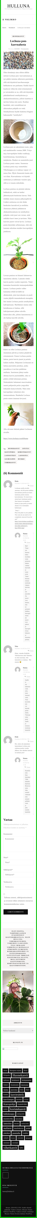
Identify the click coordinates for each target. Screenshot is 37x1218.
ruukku (21, 459)
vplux (21, 1148)
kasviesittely (17, 1094)
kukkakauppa (8, 1114)
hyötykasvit (15, 1080)
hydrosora (6, 1080)
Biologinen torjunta (15, 1070)
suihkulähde (20, 1138)
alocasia (5, 1070)
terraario (28, 1138)
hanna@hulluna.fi (8, 1191)
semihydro (6, 1138)
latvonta (16, 1123)
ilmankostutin (15, 1085)
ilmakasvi (5, 1085)
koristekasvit (24, 452)
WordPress (29, 1214)
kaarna (21, 1090)
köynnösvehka (8, 1119)
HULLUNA (18, 5)
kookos (5, 1109)
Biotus (25, 1070)
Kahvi (27, 1090)
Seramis (13, 1138)
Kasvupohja (10, 452)
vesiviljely (15, 1143)
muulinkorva (18, 1128)
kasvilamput (8, 1099)
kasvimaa (19, 1099)
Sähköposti (8, 870)
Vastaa (32, 485)
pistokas (6, 1133)
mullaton (7, 1128)
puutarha (16, 1133)
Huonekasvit (18, 36)
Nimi (5, 857)
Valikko (10, 19)
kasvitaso (26, 1099)
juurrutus (14, 1090)
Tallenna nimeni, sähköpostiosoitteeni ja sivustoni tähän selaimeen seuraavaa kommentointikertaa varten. (18, 900)
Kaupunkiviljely (22, 1104)
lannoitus (23, 455)
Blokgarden (6, 1075)
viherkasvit (10, 462)
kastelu (5, 1094)
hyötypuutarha (26, 1080)
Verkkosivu (7, 882)
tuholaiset (6, 1143)
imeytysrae (24, 1085)
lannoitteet (10, 455)
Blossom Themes (9, 1214)
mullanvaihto (25, 1123)
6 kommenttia (25, 49)
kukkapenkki (20, 1114)
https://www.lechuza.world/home (15, 438)
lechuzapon (10, 459)
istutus (25, 448)
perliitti (28, 1128)
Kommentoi (7, 834)
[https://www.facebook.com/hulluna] (5, 1175)
